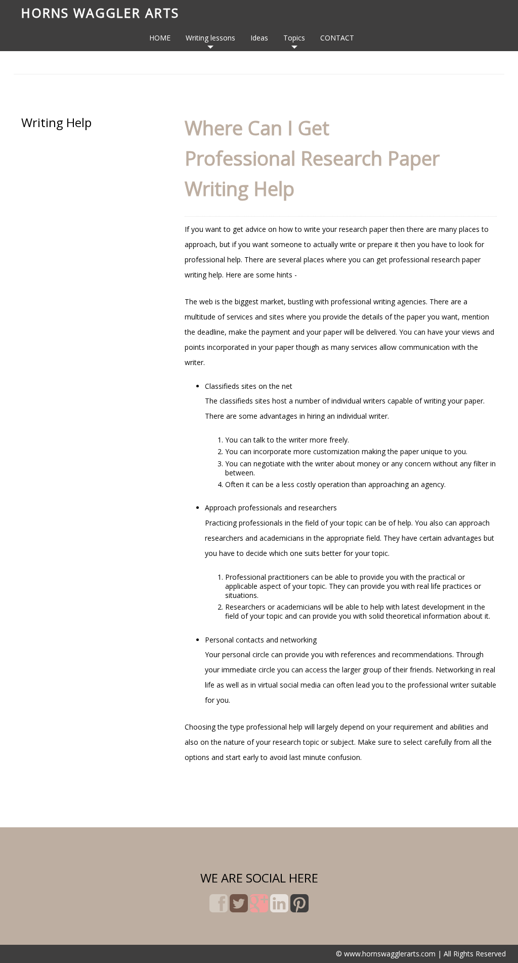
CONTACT (337, 38)
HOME (159, 38)
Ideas (259, 38)
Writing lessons (210, 38)
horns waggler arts (100, 12)
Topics (294, 38)
